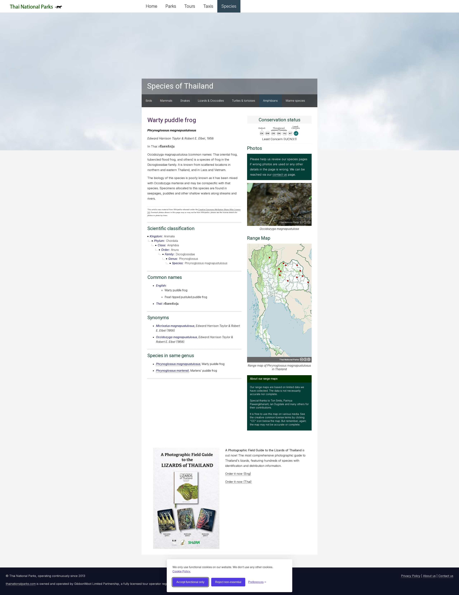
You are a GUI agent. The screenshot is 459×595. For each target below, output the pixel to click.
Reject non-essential (228, 582)
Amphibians (270, 100)
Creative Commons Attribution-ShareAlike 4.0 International (305, 222)
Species (228, 6)
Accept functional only (190, 582)
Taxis (208, 6)
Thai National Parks (36, 7)
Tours (189, 6)
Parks (170, 6)
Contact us (445, 576)
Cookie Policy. (181, 571)
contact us (280, 174)
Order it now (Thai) (238, 481)
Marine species (295, 100)
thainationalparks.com (21, 584)
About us (429, 576)
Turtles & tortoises (243, 100)
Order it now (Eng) (238, 473)
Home (151, 6)
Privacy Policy (410, 576)
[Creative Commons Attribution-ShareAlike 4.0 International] (305, 359)
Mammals (166, 100)
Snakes (185, 100)
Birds (149, 100)
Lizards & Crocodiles (211, 100)
